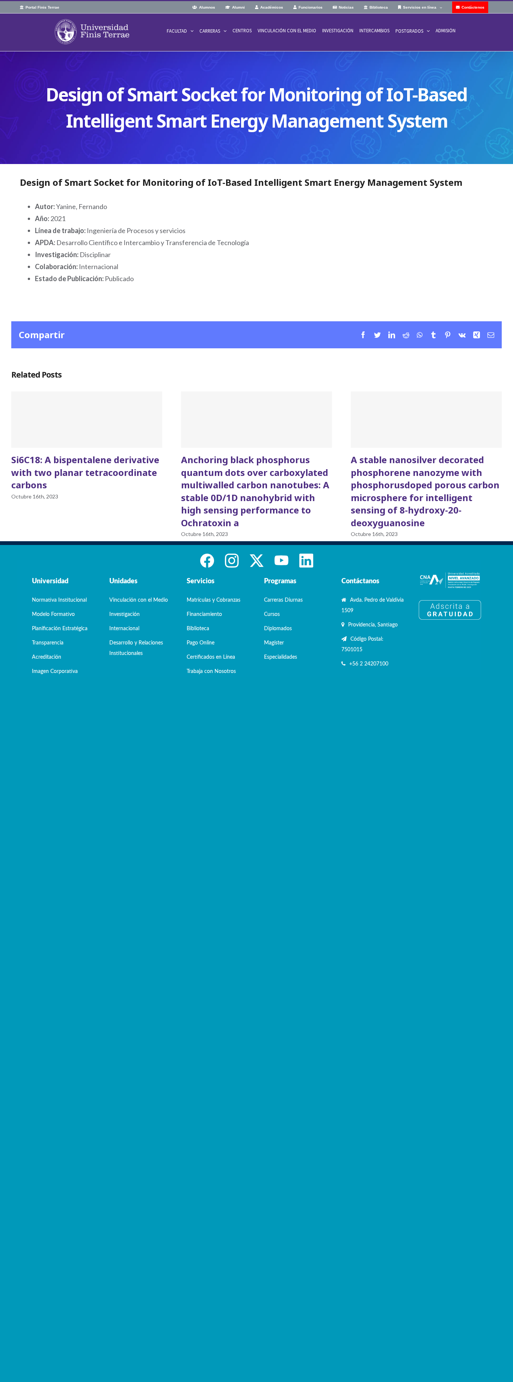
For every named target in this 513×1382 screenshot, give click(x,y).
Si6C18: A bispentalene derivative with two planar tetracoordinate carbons (86, 419)
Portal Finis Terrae (42, 7)
